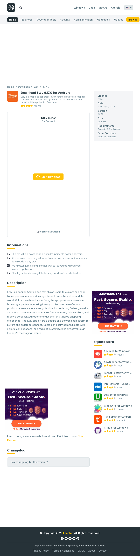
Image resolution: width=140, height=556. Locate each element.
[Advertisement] (70, 55)
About (91, 550)
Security (65, 19)
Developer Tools (46, 19)
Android (115, 7)
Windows (79, 7)
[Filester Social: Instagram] (70, 538)
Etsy (35, 86)
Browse (132, 19)
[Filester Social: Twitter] (66, 538)
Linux (91, 7)
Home (12, 19)
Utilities (118, 19)
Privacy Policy (41, 550)
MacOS (103, 7)
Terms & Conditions (63, 550)
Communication (83, 19)
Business (27, 19)
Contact (103, 550)
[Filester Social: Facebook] (62, 538)
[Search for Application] (21, 7)
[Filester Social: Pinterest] (77, 538)
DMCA (81, 550)
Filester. (68, 533)
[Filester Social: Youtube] (73, 538)
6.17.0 (46, 86)
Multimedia (103, 19)
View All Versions (107, 136)
